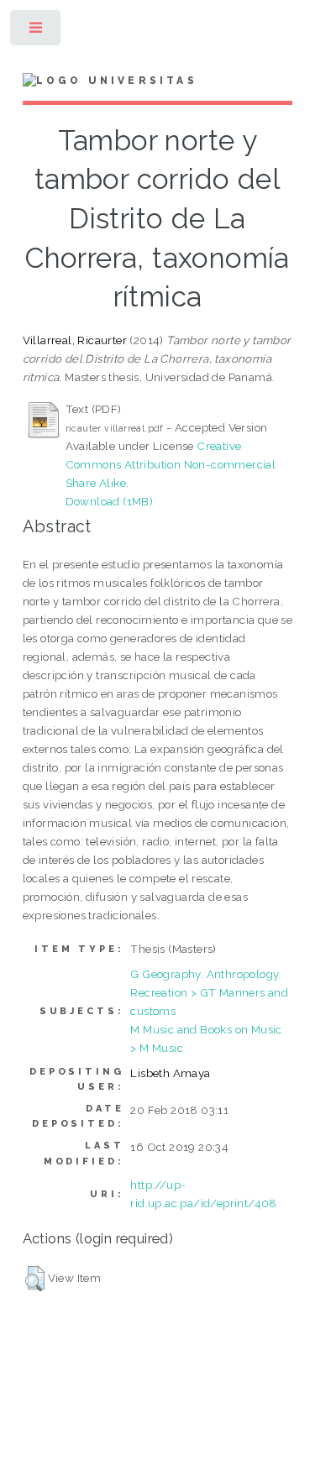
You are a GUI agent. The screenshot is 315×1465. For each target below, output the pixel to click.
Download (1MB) (110, 501)
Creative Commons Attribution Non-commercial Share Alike (171, 464)
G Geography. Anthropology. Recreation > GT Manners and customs (209, 992)
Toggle (36, 31)
